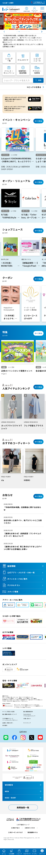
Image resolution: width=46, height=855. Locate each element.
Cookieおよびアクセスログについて (29, 715)
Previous (2, 31)
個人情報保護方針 (28, 711)
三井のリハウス (30, 828)
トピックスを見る (34, 87)
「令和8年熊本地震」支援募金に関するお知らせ (19, 35)
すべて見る (38, 121)
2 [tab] (19, 32)
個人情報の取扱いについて (9, 714)
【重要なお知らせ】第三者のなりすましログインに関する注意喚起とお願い (22, 45)
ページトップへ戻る (40, 841)
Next (44, 31)
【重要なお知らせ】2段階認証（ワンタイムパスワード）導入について (22, 41)
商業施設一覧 (23, 807)
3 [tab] (21, 32)
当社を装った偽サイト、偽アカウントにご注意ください (22, 38)
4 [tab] (23, 32)
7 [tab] (29, 32)
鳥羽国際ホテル (33, 832)
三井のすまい (15, 828)
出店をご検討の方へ (7, 723)
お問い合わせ (27, 718)
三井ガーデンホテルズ (15, 832)
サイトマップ (27, 723)
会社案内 (4, 725)
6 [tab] (27, 32)
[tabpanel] (23, 21)
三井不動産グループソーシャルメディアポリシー (10, 719)
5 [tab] (25, 32)
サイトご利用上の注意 (8, 711)
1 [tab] (17, 32)
